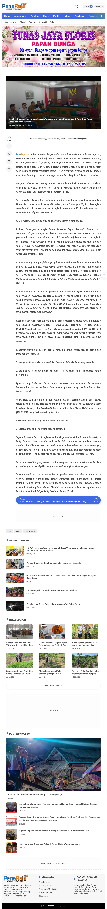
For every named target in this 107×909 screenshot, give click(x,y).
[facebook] (9, 146)
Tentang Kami (45, 886)
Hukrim (67, 16)
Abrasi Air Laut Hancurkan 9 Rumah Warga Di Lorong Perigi (34, 794)
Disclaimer (44, 896)
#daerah (23, 22)
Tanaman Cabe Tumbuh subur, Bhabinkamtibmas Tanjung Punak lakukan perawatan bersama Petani (85, 672)
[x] (9, 154)
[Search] (76, 6)
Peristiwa (34, 16)
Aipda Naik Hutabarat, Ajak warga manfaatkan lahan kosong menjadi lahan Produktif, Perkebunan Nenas (85, 643)
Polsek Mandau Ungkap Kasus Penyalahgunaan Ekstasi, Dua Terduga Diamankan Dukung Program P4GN (53, 643)
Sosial (46, 16)
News (18, 531)
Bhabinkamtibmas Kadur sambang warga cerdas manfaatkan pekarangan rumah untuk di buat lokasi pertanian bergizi (53, 672)
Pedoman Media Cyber (49, 889)
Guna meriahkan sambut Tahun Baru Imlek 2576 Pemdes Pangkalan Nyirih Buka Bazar (61, 576)
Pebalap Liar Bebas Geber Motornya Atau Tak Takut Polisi (53, 604)
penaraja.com (61, 906)
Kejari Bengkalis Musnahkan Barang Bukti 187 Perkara (51, 590)
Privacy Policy (45, 893)
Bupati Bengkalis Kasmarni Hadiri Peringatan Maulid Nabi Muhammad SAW (54, 830)
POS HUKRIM (30, 531)
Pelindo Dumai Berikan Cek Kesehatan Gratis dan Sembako (54, 563)
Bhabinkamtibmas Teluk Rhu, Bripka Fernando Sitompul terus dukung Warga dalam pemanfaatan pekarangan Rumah (19, 672)
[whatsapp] (9, 161)
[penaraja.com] (14, 6)
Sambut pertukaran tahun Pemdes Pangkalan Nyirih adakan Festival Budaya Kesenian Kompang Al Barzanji (58, 805)
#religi (52, 22)
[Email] (9, 169)
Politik (56, 16)
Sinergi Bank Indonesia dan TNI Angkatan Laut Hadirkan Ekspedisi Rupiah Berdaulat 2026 (19, 643)
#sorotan (32, 22)
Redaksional (44, 882)
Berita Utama (20, 16)
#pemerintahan (11, 22)
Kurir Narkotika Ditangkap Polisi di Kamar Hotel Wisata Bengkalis (49, 844)
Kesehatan (79, 16)
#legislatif (43, 22)
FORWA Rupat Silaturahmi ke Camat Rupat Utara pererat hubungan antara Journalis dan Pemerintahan (60, 549)
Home (7, 16)
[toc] (104, 275)
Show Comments (53, 685)
